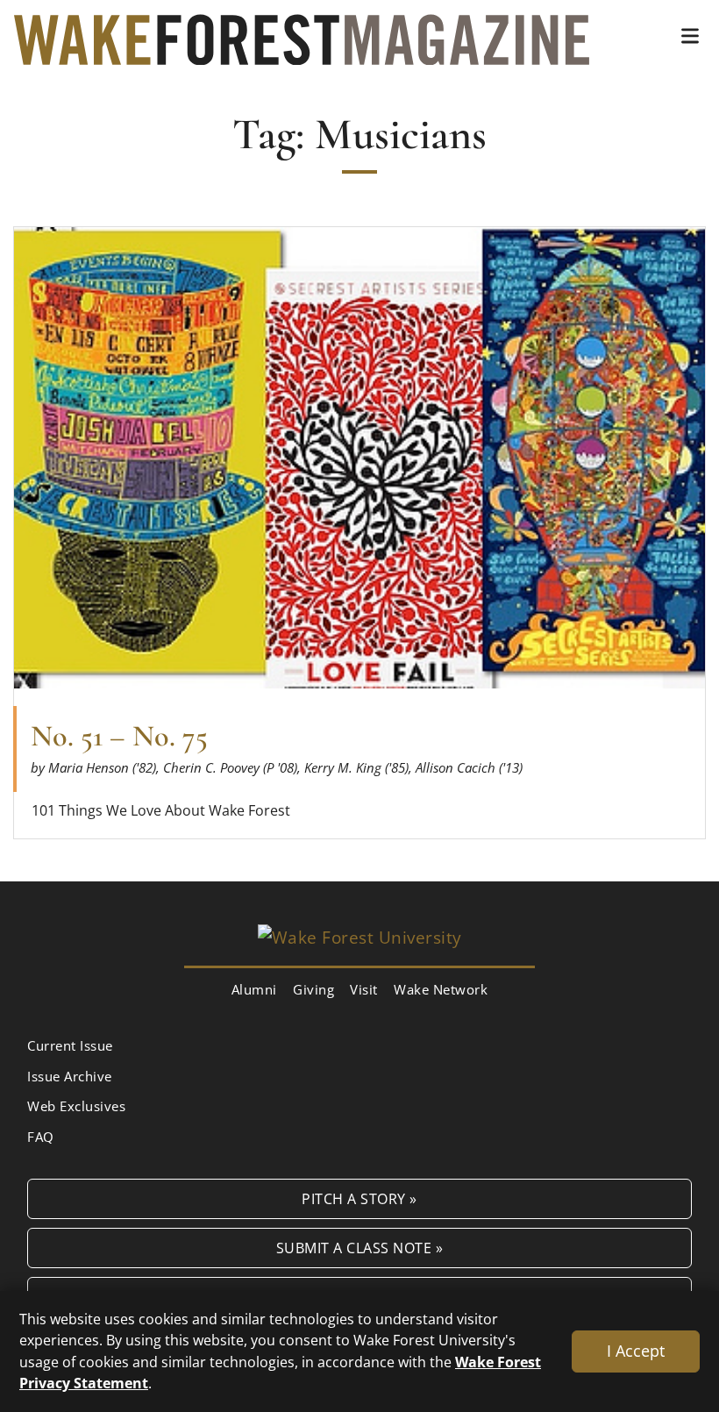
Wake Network (441, 989)
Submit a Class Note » (360, 1247)
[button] (690, 36)
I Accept (636, 1350)
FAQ (40, 1136)
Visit (364, 989)
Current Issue (70, 1045)
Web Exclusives (76, 1106)
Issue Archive (69, 1076)
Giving (313, 989)
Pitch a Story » (359, 1198)
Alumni (254, 989)
